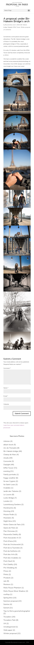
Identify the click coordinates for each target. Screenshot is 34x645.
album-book (8, 444)
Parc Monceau (9, 531)
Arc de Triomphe (10, 448)
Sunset (6, 608)
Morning (6, 511)
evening (6, 471)
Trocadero (7, 617)
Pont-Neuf (7, 561)
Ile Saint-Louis (9, 484)
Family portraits (9, 474)
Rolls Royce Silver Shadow (14, 591)
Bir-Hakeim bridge (10, 451)
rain (4, 581)
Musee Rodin (8, 514)
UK (4, 623)
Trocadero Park (9, 620)
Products (7, 578)
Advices (6, 441)
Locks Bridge (8, 498)
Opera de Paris (9, 528)
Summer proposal (10, 601)
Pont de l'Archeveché (12, 544)
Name (5, 388)
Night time (7, 521)
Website (6, 404)
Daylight (10, 27)
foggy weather (9, 478)
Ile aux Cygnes (9, 481)
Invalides (7, 488)
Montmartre (8, 508)
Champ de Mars (9, 454)
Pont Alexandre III (10, 538)
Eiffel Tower (16, 27)
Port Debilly (8, 564)
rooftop (6, 594)
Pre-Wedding (8, 568)
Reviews (6, 584)
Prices (5, 571)
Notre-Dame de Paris (12, 524)
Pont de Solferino (10, 551)
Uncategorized (9, 627)
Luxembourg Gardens (12, 504)
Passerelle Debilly (10, 534)
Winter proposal (25, 27)
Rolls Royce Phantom (12, 587)
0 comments (7, 30)
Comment (7, 368)
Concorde (7, 461)
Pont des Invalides (10, 558)
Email (5, 396)
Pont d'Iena (8, 541)
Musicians (7, 518)
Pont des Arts (9, 554)
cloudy (6, 458)
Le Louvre (7, 494)
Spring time (8, 598)
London (6, 501)
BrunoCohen (8, 25)
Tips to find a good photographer (16, 611)
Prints (5, 574)
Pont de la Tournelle (11, 548)
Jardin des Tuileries (10, 491)
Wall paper (7, 630)
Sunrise (6, 604)
